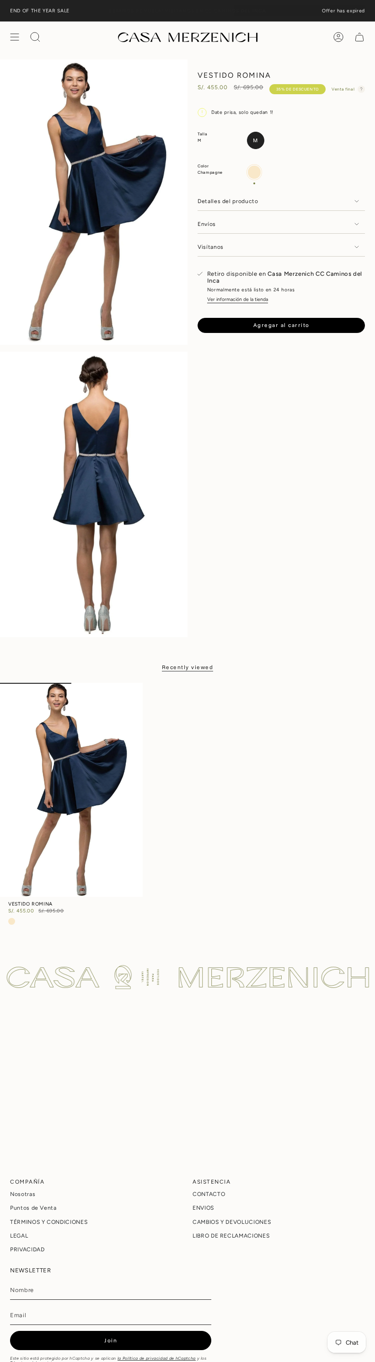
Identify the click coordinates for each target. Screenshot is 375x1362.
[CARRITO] (359, 37)
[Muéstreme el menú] (14, 37)
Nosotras (22, 1193)
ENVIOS (203, 1207)
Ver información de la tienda (237, 299)
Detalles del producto (228, 201)
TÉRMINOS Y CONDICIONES (48, 1221)
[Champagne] (11, 921)
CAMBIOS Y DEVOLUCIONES (232, 1221)
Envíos (207, 223)
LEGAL (19, 1235)
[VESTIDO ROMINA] (71, 789)
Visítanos (211, 246)
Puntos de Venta (33, 1207)
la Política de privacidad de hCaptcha (157, 1358)
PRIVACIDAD (27, 1249)
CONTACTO (209, 1193)
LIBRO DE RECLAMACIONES (231, 1235)
